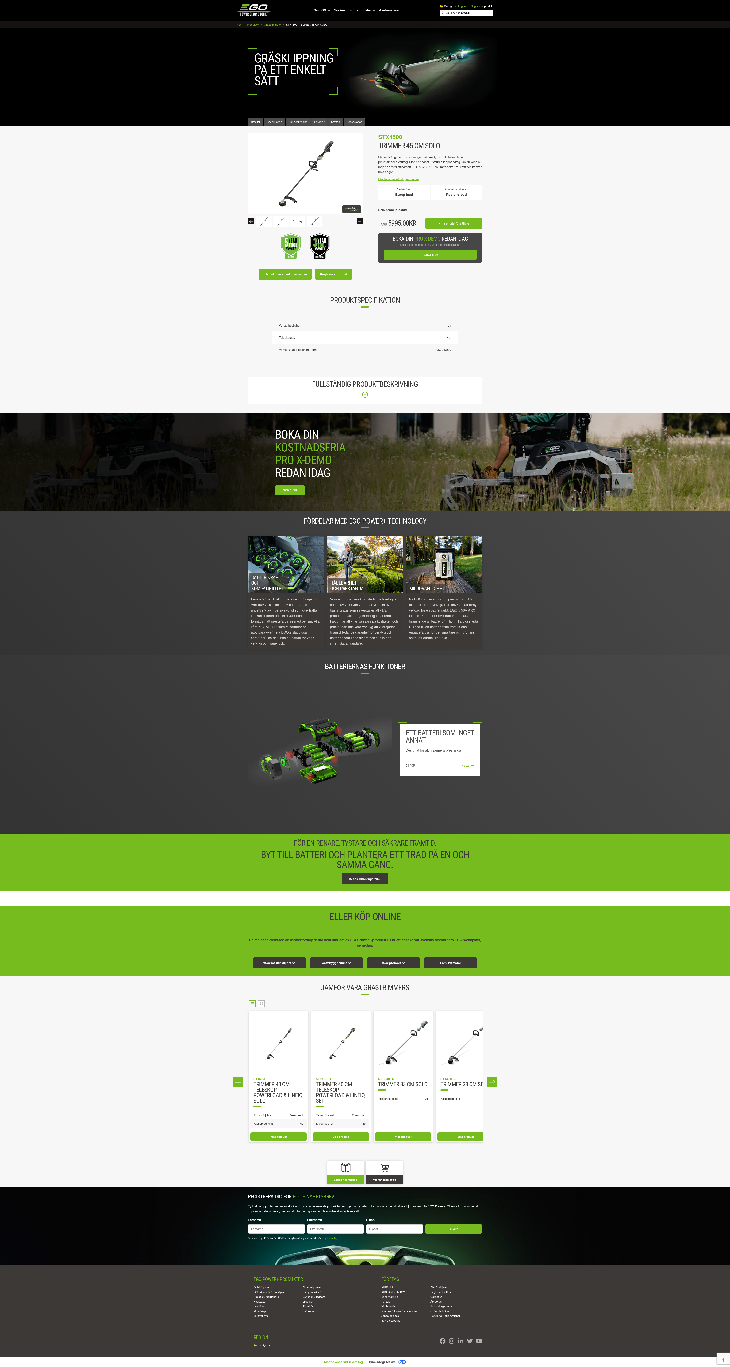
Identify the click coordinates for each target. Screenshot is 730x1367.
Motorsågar (260, 1311)
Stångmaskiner (312, 1292)
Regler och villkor (440, 1292)
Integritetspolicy (329, 1238)
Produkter (363, 10)
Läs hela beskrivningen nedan (285, 274)
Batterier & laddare (314, 1297)
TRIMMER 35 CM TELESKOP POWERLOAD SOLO (337, 1090)
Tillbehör (308, 1306)
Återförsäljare (389, 10)
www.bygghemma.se (337, 963)
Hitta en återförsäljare (453, 223)
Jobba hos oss (390, 1316)
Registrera (477, 6)
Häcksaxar (260, 1301)
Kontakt (385, 1301)
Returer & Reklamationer (445, 1316)
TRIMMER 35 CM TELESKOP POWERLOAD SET (397, 1090)
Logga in (463, 6)
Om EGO (320, 10)
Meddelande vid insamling (343, 1362)
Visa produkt (278, 1136)
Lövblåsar (259, 1306)
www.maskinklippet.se (279, 963)
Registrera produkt (333, 274)
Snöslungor (309, 1311)
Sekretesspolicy (390, 1320)
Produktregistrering (441, 1306)
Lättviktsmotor (450, 963)
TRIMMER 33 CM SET (276, 1084)
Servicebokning (439, 1311)
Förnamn (254, 1219)
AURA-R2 (387, 1287)
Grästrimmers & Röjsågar (269, 1292)
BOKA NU (290, 490)
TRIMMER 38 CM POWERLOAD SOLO (461, 1087)
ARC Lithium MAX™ (393, 1292)
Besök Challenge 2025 (365, 879)
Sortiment (341, 10)
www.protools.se (393, 963)
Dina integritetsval (382, 1362)
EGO (254, 10)
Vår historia (388, 1306)
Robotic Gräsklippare (266, 1297)
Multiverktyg (261, 1316)
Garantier (436, 1297)
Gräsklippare (261, 1287)
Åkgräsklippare (312, 1287)
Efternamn (314, 1219)
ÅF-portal (436, 1301)
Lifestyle (308, 1301)
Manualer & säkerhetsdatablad (399, 1311)
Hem (240, 24)
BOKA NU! (430, 254)
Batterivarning (389, 1297)
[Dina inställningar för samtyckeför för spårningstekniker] (723, 1360)
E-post (370, 1219)
